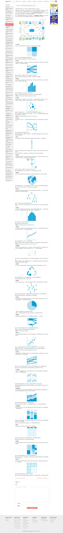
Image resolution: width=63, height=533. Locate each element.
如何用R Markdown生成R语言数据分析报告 (9, 138)
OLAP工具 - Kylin (17, 522)
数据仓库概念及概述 (8, 106)
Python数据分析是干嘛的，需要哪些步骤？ (9, 115)
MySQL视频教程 (26, 523)
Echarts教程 (52, 520)
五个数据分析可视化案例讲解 (9, 90)
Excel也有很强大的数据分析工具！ (9, 104)
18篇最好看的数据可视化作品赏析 (9, 34)
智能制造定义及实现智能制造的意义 (9, 9)
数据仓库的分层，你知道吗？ (9, 178)
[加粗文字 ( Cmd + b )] (17, 487)
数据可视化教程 (46, 1)
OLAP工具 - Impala (17, 519)
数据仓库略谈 (7, 6)
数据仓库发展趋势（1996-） (9, 142)
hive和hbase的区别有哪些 (9, 125)
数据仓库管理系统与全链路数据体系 (9, 60)
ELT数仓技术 (7, 123)
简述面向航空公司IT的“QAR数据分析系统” (9, 76)
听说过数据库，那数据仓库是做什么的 (9, 151)
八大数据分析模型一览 (8, 72)
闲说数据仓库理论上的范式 (9, 117)
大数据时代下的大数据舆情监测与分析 (9, 70)
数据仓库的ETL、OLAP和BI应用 (9, 82)
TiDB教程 (24, 519)
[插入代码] (23, 487)
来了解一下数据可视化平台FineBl (9, 36)
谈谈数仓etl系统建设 (8, 180)
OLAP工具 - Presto (17, 520)
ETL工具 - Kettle (17, 524)
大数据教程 (34, 1)
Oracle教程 (25, 527)
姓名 (19, 503)
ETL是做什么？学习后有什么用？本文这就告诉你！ (9, 174)
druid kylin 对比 (8, 147)
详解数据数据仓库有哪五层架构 (9, 63)
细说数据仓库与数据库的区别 (9, 154)
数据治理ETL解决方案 (8, 163)
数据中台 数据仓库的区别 (9, 176)
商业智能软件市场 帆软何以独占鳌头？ (9, 68)
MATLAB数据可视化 (8, 15)
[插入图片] (25, 487)
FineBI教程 (52, 522)
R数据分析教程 (43, 519)
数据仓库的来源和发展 (8, 144)
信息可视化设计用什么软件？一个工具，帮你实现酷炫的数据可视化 (9, 43)
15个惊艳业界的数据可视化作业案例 (9, 31)
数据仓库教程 (24, 1)
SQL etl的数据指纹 (8, 170)
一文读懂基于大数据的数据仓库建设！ (9, 140)
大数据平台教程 (17, 1)
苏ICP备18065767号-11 (37, 531)
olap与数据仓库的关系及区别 (9, 168)
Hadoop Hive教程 (35, 520)
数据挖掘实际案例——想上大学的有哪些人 (9, 108)
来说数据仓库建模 (8, 113)
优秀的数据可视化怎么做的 (9, 88)
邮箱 (19, 505)
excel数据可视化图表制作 (9, 40)
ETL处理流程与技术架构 (9, 161)
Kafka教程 (7, 519)
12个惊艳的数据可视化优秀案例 (9, 53)
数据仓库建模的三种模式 (9, 78)
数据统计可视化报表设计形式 (9, 65)
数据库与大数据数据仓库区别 (9, 13)
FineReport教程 (52, 519)
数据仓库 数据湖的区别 (8, 171)
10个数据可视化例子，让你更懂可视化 (9, 27)
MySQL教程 (25, 522)
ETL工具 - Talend (17, 526)
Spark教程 (34, 519)
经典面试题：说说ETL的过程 (9, 29)
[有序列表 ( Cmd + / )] (19, 487)
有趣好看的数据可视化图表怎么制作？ (9, 56)
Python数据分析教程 (44, 520)
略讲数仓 (7, 128)
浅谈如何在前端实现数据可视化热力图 (9, 19)
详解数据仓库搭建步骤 (8, 97)
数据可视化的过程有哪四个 (9, 38)
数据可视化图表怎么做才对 (9, 80)
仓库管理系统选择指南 (8, 84)
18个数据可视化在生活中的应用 (9, 22)
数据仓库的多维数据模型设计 (9, 165)
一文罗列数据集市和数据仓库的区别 (9, 120)
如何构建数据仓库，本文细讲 (9, 159)
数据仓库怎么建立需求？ (9, 149)
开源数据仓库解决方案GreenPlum (8, 157)
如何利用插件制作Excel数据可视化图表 (9, 95)
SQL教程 (24, 524)
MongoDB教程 (25, 520)
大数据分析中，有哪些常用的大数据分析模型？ (9, 131)
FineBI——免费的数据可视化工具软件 (9, 46)
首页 (13, 1)
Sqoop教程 (7, 520)
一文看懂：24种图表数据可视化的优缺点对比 (9, 24)
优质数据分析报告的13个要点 (9, 111)
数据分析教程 (40, 1)
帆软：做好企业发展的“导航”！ (9, 49)
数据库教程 (29, 1)
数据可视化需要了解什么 (9, 86)
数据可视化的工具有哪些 (9, 74)
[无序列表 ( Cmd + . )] (21, 487)
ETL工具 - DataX (17, 527)
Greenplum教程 (34, 522)
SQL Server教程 (26, 526)
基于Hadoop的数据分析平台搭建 (9, 100)
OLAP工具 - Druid (17, 523)
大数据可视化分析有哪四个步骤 (9, 93)
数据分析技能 (7, 135)
